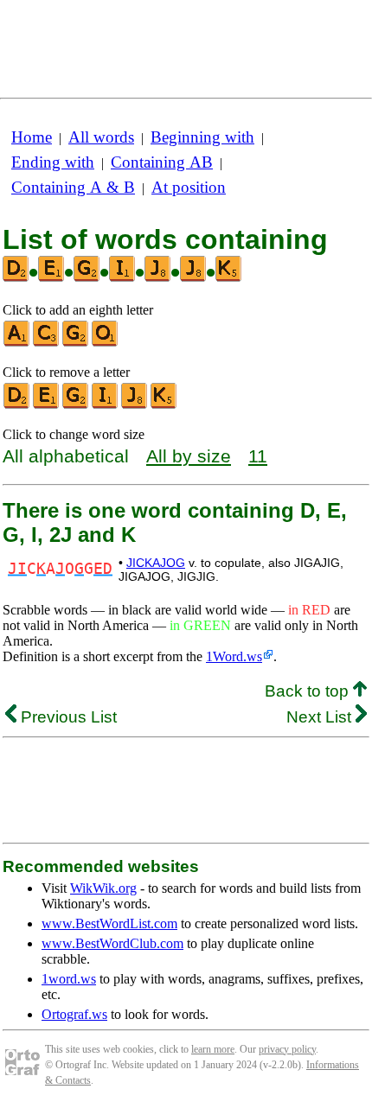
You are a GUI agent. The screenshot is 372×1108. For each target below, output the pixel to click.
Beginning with (202, 137)
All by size (188, 456)
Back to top (309, 691)
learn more (212, 1049)
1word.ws (69, 978)
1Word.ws (234, 656)
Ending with (52, 162)
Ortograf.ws (74, 1014)
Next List (321, 717)
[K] (164, 405)
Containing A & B (73, 187)
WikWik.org (103, 888)
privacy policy (287, 1049)
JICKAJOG (155, 563)
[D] (17, 405)
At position (188, 187)
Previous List (66, 717)
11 (257, 456)
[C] (46, 342)
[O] (105, 342)
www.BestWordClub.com (112, 943)
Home (31, 137)
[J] (135, 405)
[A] (17, 342)
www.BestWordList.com (109, 923)
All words (101, 137)
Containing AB (162, 162)
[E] (46, 405)
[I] (105, 405)
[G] (76, 342)
